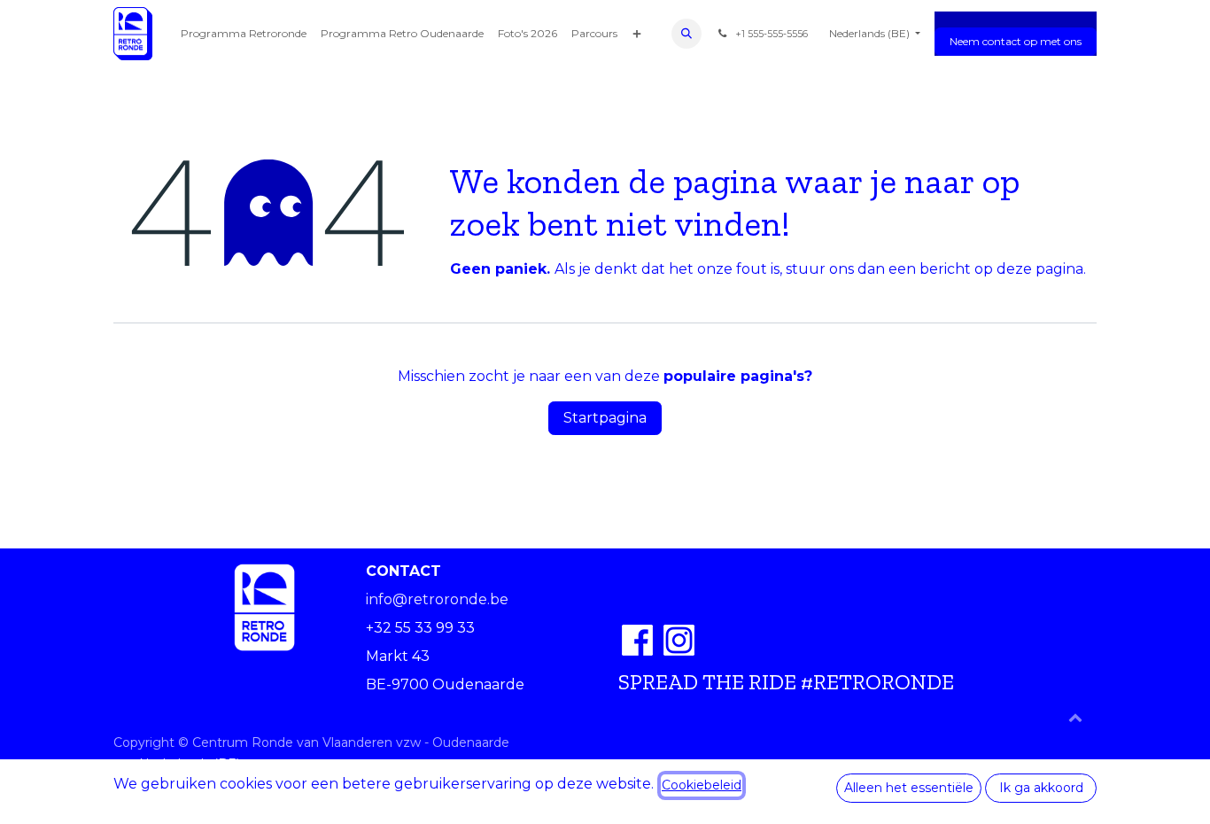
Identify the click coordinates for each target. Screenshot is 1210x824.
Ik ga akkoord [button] (1041, 788)
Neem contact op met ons (1016, 41)
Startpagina (605, 417)
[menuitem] (244, 34)
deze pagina (1040, 268)
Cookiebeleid (701, 785)
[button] (686, 34)
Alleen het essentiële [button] (908, 788)
